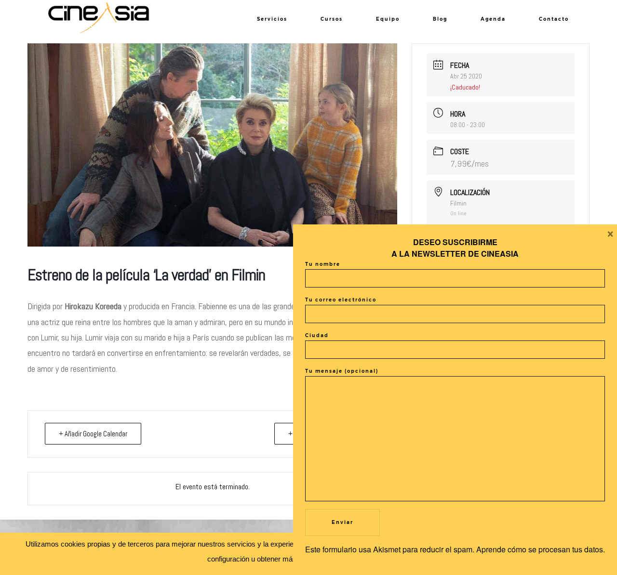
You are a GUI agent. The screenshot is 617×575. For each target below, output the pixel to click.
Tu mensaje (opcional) (341, 371)
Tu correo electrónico (340, 300)
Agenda (493, 19)
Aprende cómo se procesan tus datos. (540, 549)
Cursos (332, 19)
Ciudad (317, 335)
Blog (440, 19)
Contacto (554, 19)
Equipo (388, 19)
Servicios (272, 19)
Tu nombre (322, 264)
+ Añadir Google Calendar (93, 433)
